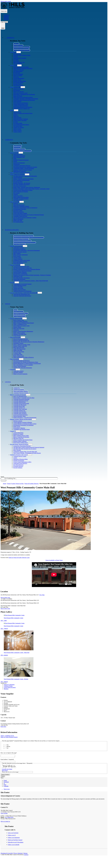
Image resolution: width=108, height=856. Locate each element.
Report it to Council (18, 434)
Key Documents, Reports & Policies (19, 444)
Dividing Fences (17, 84)
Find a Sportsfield (14, 359)
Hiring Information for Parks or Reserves (23, 357)
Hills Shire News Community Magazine (20, 172)
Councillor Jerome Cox (19, 407)
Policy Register (17, 450)
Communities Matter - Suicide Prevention (23, 168)
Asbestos (15, 194)
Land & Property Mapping (20, 272)
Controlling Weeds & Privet (20, 216)
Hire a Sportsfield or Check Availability (23, 365)
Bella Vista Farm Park (18, 328)
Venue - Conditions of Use (20, 324)
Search (2, 476)
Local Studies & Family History (21, 124)
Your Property (13, 65)
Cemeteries (16, 330)
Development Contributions (20, 273)
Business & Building (12, 230)
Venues (7, 303)
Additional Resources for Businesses (22, 291)
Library (12, 110)
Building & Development (16, 246)
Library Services (17, 130)
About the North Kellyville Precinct (22, 295)
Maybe (8, 746)
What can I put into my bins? (20, 93)
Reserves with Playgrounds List (21, 340)
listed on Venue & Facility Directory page (19, 557)
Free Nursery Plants (18, 85)
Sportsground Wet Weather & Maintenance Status (25, 362)
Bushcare (15, 203)
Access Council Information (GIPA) (22, 462)
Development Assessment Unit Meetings (23, 425)
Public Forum (16, 426)
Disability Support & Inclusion (21, 160)
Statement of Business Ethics (20, 459)
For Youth (15, 59)
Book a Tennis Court (18, 320)
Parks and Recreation (15, 337)
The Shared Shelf (17, 126)
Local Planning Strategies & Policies (22, 270)
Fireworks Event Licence (19, 186)
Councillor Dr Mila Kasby (19, 405)
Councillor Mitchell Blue (19, 402)
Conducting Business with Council (19, 454)
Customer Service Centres (19, 456)
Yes (8, 745)
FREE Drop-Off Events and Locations (23, 97)
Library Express (17, 117)
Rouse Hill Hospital (18, 263)
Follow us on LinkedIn (15, 844)
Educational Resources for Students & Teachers (25, 167)
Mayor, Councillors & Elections (18, 394)
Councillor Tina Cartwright (20, 409)
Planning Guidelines (15, 265)
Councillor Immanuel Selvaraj (20, 400)
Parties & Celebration (9, 684)
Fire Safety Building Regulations (21, 184)
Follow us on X (13, 835)
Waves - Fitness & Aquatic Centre (21, 344)
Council (8, 382)
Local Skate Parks (17, 354)
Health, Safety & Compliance (17, 174)
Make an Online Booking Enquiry (9, 737)
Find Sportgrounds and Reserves (21, 360)
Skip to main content (6, 1)
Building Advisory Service (20, 252)
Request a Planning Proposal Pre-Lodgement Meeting (26, 269)
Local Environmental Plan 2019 (21, 266)
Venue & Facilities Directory (20, 321)
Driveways (16, 77)
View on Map (4, 813)
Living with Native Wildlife (20, 213)
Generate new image (7, 769)
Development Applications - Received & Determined (26, 250)
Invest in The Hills (18, 286)
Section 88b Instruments (19, 279)
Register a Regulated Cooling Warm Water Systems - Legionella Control (31, 188)
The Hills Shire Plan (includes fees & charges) (24, 448)
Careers (15, 457)
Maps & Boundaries (18, 219)
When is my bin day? (18, 91)
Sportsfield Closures (18, 343)
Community (9, 139)
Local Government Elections (20, 414)
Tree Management (17, 71)
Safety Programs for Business (20, 191)
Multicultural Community (19, 171)
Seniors (15, 161)
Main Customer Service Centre (21, 435)
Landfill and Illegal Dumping (20, 105)
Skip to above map (5, 608)
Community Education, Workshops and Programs (25, 98)
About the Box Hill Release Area (21, 294)
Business (12, 282)
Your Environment (14, 201)
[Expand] (18, 38)
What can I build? (17, 75)
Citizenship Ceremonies (19, 155)
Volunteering (16, 164)
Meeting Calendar (17, 421)
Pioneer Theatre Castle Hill (20, 346)
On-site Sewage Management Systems (22, 190)
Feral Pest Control (17, 210)
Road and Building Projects (20, 261)
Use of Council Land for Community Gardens (24, 217)
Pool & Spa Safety (18, 181)
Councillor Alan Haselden (19, 412)
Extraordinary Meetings (19, 428)
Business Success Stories (19, 289)
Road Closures (17, 256)
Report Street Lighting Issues (20, 442)
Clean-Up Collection (18, 70)
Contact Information (18, 432)
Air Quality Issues (17, 200)
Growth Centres (17, 257)
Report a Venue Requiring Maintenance (23, 331)
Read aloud (5, 770)
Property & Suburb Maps (19, 81)
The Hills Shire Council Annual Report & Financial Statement (28, 447)
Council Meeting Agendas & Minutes (22, 422)
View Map (42, 595)
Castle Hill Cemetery (18, 371)
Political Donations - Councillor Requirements (24, 417)
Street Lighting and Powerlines (21, 197)
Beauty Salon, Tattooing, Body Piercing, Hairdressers (26, 187)
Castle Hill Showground (19, 348)
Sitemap (25, 853)
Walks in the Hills (17, 220)
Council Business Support (19, 285)
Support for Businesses (19, 162)
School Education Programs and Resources (24, 100)
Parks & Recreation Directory (20, 339)
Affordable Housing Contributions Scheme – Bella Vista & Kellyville (30, 280)
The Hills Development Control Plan (22, 268)
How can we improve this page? (9, 753)
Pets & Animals (17, 53)
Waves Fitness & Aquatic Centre (21, 325)
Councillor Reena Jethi (19, 406)
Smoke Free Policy (18, 196)
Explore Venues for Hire (16, 318)
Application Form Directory (20, 463)
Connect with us (17, 131)
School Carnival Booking (19, 366)
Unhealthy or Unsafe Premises (20, 198)
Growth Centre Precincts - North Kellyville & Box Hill (24, 292)
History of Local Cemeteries (20, 374)
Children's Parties (8, 686)
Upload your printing (18, 127)
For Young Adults (17, 123)
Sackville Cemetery (18, 372)
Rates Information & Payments (21, 67)
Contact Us (13, 431)
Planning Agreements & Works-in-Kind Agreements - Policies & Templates (32, 275)
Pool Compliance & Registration (21, 180)
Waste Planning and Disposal (20, 103)
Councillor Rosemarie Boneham (21, 399)
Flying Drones (16, 335)
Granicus (26, 854)
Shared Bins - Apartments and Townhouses (24, 94)
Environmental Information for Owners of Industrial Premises (28, 214)
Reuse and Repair (17, 95)
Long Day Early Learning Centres (21, 55)
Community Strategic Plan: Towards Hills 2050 (25, 451)
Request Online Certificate (19, 441)
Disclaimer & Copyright (7, 853)
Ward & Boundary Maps (19, 416)
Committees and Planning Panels (21, 429)
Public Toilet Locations (19, 332)
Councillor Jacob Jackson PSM (21, 403)
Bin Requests (16, 72)
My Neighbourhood (18, 82)
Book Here (3, 726)
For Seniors (16, 61)
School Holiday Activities (19, 58)
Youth (14, 158)
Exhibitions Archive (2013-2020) (21, 260)
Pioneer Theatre (17, 327)
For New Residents (18, 74)
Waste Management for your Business (22, 107)
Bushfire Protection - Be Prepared (21, 183)
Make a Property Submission (20, 254)
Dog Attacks (16, 193)
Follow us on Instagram (15, 837)
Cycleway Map (17, 353)
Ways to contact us (5, 821)
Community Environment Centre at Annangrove (25, 207)
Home (4, 483)
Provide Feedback (17, 467)
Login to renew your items (19, 120)
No (7, 748)
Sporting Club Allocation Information (22, 367)
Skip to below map (5, 597)
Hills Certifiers (17, 253)
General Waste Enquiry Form (20, 104)
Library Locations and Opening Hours (22, 113)
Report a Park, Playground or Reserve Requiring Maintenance (28, 341)
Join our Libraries (17, 63)
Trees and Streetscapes (19, 204)
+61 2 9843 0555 (9, 817)
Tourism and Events (18, 288)
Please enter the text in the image (10, 772)
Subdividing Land (17, 276)
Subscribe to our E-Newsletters (17, 842)
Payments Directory (18, 466)
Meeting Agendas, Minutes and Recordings (21, 419)
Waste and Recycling (15, 87)
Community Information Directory (21, 165)
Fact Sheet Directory (18, 464)
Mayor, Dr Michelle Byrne (20, 396)
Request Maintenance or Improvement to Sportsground (27, 363)
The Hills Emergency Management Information (25, 176)
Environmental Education (19, 209)
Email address (7, 759)
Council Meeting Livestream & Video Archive (24, 423)
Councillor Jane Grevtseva (19, 413)
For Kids (15, 56)
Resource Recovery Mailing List (21, 108)
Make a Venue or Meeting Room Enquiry (23, 323)
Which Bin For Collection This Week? (22, 68)
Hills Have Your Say (18, 438)
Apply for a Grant (17, 154)
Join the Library (17, 112)
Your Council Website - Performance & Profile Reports (27, 453)
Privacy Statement (18, 853)
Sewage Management (18, 78)
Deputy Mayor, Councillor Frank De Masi (23, 397)
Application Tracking (18, 247)
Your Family (13, 52)
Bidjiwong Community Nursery (21, 206)
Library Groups (17, 129)
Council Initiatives (17, 259)
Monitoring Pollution (18, 212)
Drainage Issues (17, 79)
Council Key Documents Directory (22, 446)
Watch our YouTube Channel (16, 840)
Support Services (14, 152)
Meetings (6, 688)
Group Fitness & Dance (10, 687)
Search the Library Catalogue (20, 119)
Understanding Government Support (22, 284)
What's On (16, 116)
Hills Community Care (19, 62)
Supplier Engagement (18, 460)
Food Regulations (17, 177)
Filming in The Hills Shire (19, 334)
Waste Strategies (17, 101)
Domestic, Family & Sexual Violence (22, 170)
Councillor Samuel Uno (19, 410)
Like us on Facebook (14, 832)
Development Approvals (19, 249)
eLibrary (15, 114)
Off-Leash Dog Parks (18, 351)
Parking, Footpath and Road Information (23, 179)
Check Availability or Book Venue (54, 560)
